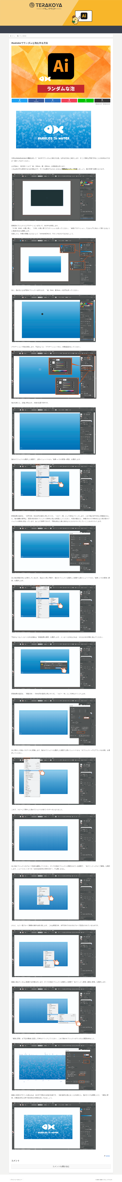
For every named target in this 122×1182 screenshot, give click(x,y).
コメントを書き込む (61, 1166)
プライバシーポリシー (16, 1179)
